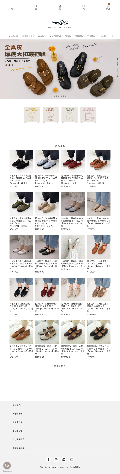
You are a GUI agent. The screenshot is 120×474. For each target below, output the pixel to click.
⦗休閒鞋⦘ (91, 36)
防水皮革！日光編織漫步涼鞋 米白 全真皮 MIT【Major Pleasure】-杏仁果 (73, 307)
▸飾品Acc (42, 36)
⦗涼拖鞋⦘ (102, 36)
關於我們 (16, 405)
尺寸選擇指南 (18, 439)
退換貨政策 (18, 422)
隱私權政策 (18, 431)
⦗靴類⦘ (68, 36)
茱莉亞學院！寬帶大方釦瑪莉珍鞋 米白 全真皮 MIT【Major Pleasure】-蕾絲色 (47, 350)
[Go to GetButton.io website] (7, 471)
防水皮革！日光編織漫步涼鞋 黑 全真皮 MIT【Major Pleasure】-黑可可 (21, 307)
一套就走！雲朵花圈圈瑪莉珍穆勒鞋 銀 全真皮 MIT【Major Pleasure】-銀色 (73, 263)
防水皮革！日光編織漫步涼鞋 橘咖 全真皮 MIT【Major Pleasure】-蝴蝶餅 (98, 265)
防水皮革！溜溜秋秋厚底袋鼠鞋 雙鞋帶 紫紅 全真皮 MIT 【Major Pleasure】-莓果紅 (72, 179)
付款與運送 (18, 414)
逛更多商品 (60, 365)
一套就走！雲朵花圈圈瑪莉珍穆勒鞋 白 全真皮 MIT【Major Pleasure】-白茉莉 (21, 265)
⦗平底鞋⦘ (79, 36)
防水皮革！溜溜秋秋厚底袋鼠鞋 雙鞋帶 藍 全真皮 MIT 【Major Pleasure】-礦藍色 (46, 179)
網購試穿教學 (18, 448)
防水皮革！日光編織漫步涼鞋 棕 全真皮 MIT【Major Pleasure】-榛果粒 (98, 307)
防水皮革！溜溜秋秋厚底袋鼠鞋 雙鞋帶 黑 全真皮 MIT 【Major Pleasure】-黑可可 (20, 179)
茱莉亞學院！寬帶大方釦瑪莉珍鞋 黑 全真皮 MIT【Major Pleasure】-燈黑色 (98, 350)
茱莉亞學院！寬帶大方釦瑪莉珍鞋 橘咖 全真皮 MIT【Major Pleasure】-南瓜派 (21, 350)
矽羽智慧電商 (75, 467)
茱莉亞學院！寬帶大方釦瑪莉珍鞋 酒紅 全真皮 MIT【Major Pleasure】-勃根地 (73, 350)
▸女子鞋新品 (55, 36)
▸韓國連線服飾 (28, 36)
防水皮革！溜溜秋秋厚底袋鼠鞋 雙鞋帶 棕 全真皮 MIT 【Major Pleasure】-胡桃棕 (98, 179)
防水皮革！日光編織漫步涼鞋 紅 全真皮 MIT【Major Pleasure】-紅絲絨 (47, 307)
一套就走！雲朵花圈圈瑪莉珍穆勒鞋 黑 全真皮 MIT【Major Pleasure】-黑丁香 (47, 265)
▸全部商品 (13, 36)
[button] (12, 7)
